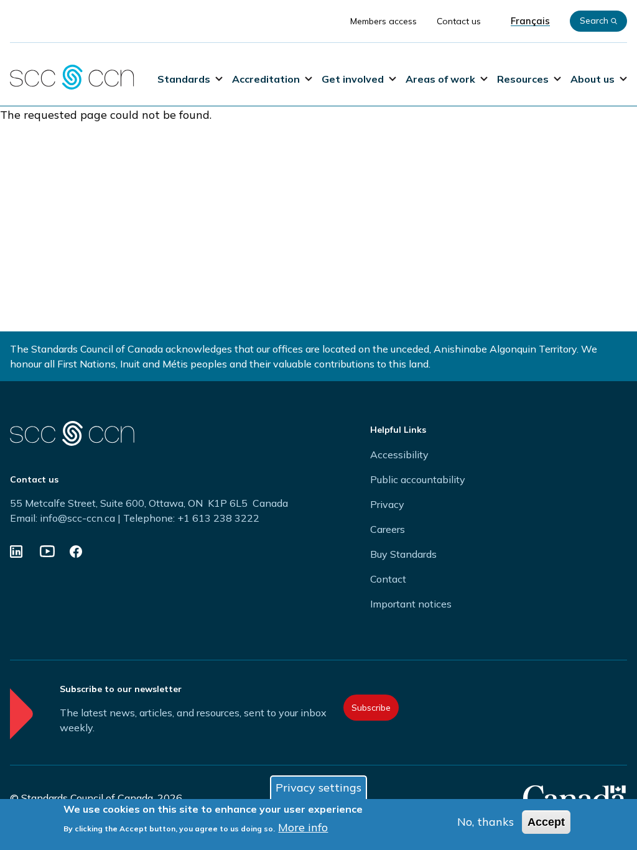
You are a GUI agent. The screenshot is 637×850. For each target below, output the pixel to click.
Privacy (387, 504)
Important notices (411, 604)
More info (303, 827)
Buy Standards (403, 554)
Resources (523, 79)
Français (530, 21)
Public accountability (417, 479)
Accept (546, 822)
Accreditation (266, 79)
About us (592, 79)
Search (594, 20)
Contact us (459, 21)
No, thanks (485, 822)
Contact (388, 579)
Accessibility (399, 454)
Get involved (353, 79)
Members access (383, 21)
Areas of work (440, 79)
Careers (387, 529)
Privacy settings (318, 787)
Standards (183, 79)
